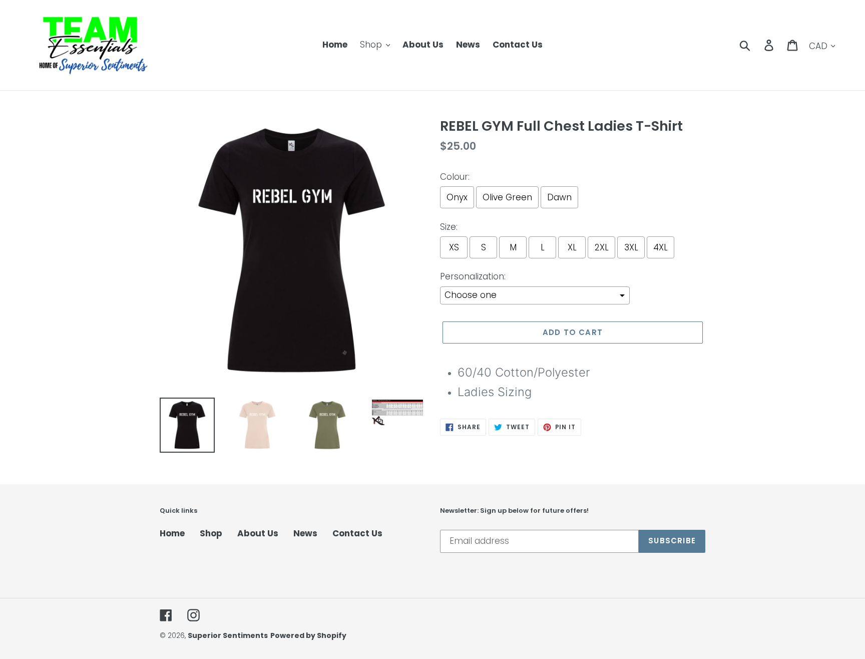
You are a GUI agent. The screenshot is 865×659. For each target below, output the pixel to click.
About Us (257, 533)
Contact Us (357, 533)
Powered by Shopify (308, 635)
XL (572, 247)
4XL (660, 247)
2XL (602, 247)
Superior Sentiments (228, 635)
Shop (211, 533)
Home (172, 533)
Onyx (457, 197)
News (305, 533)
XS (454, 247)
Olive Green (507, 197)
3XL (631, 247)
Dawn (559, 197)
